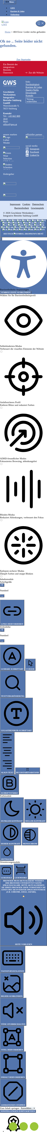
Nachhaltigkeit (32, 84)
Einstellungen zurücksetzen (18, 1111)
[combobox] (23, 228)
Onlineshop (14, 15)
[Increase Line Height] (2, 630)
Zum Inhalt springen (10, 1108)
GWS (12, 8)
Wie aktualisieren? (28, 893)
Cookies (26, 204)
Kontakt (29, 95)
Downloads (31, 92)
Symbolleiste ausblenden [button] (15, 292)
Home (8, 32)
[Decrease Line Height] (2, 640)
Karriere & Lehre (17, 11)
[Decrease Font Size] (2, 595)
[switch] (1, 351)
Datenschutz (38, 204)
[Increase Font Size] (2, 585)
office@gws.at (10, 124)
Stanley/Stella (32, 90)
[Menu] (40, 23)
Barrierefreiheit (21, 208)
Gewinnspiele (37, 208)
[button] (1, 238)
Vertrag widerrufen (32, 100)
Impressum (15, 204)
